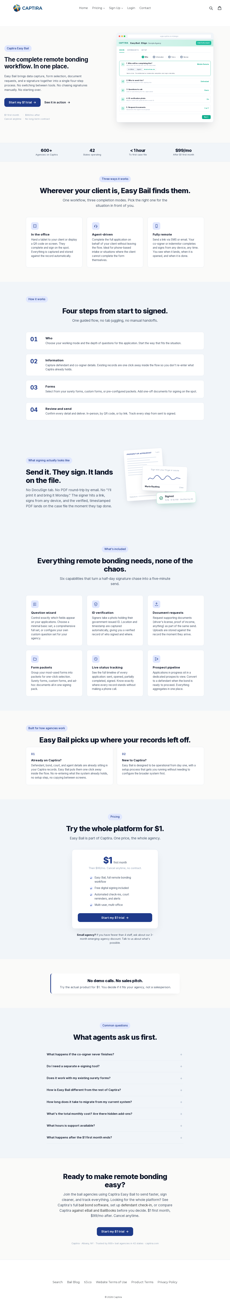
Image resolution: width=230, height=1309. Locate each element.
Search (58, 1282)
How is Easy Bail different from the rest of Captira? (84, 1090)
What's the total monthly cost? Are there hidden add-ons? (89, 1113)
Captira (117, 1297)
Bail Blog (73, 1282)
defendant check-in (136, 1205)
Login (131, 8)
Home (83, 8)
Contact (145, 8)
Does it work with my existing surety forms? (79, 1078)
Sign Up (117, 8)
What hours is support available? (71, 1125)
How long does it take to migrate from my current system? (89, 1102)
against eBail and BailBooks (94, 1210)
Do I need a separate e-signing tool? (73, 1066)
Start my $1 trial (22, 102)
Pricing (99, 8)
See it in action (57, 102)
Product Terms (142, 1282)
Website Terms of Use (111, 1282)
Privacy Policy (167, 1282)
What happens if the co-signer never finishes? (80, 1054)
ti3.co (88, 1282)
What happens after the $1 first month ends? (79, 1137)
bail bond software (93, 1205)
